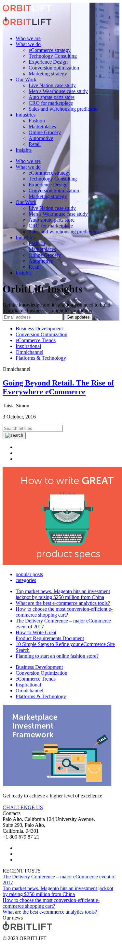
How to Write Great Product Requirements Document (50, 635)
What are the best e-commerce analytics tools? (63, 603)
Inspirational (28, 346)
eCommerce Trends (36, 340)
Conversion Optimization (41, 334)
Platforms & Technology (41, 358)
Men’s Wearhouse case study (58, 91)
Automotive (41, 138)
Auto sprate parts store (52, 97)
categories (26, 580)
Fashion (37, 120)
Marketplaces (42, 126)
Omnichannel (29, 352)
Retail (35, 144)
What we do (28, 44)
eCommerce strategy (50, 50)
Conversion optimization (54, 68)
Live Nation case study (52, 85)
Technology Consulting (53, 56)
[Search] (14, 435)
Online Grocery (45, 132)
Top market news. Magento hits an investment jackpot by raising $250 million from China (63, 594)
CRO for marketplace (51, 103)
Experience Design (48, 62)
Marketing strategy (48, 73)
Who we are (28, 38)
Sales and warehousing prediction (63, 109)
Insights (24, 150)
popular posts (29, 574)
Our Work (26, 79)
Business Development (39, 328)
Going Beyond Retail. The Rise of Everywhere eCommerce (58, 387)
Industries (25, 115)
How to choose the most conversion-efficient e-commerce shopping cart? (64, 612)
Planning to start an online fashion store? (57, 656)
